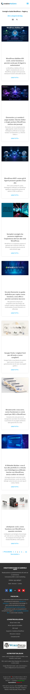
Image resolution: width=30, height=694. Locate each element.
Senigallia (20, 686)
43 (26, 552)
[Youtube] (23, 590)
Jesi (16, 686)
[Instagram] (15, 590)
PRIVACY (7, 680)
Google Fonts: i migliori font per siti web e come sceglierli (15, 355)
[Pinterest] (19, 590)
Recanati (17, 687)
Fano (24, 689)
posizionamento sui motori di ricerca (15, 607)
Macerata (12, 687)
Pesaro (20, 689)
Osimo (25, 686)
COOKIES (14, 680)
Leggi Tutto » (15, 77)
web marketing (18, 611)
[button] (27, 3)
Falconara (6, 687)
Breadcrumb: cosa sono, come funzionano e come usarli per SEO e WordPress (15, 412)
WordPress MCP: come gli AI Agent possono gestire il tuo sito (15, 180)
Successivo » (15, 554)
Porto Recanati (13, 689)
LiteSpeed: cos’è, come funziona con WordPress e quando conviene (15, 529)
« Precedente (7, 552)
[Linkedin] (10, 590)
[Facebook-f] (6, 590)
